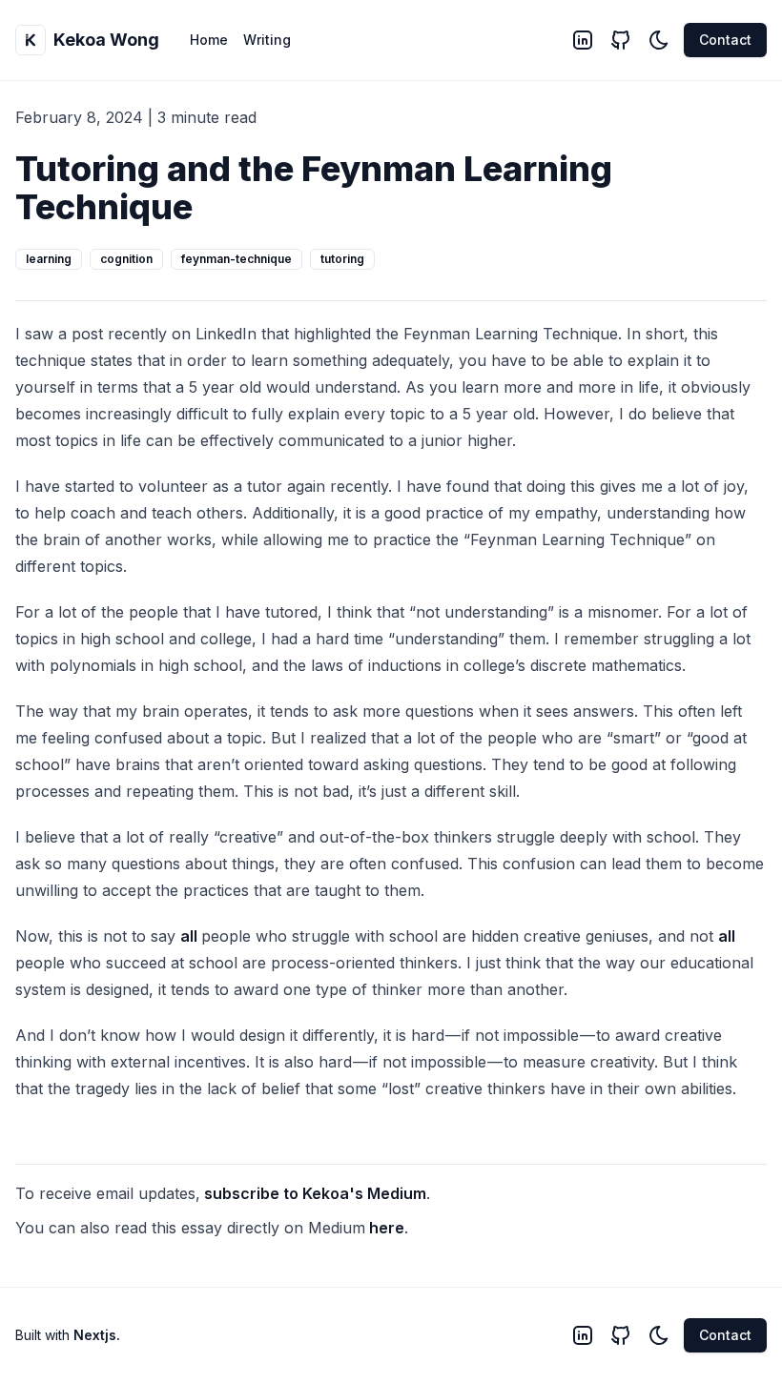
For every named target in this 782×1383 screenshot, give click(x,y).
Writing (267, 39)
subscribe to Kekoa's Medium (315, 1193)
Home (209, 39)
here (386, 1227)
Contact (725, 39)
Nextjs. (96, 1335)
